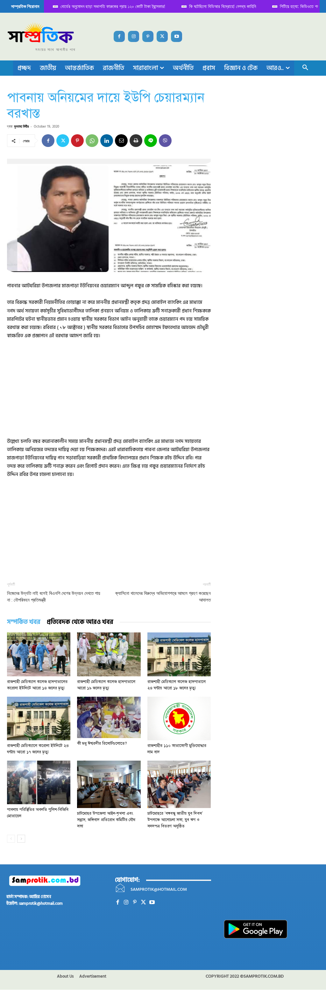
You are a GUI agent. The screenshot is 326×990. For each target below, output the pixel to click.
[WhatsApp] (92, 140)
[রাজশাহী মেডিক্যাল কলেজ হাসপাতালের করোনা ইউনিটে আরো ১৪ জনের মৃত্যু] (38, 654)
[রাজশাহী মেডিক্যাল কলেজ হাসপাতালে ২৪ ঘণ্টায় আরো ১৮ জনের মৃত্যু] (179, 654)
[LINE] (150, 140)
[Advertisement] (109, 392)
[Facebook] (119, 36)
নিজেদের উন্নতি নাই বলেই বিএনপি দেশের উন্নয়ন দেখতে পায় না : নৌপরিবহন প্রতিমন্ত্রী (53, 596)
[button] (305, 68)
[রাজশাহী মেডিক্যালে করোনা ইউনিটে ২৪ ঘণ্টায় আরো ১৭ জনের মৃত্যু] (38, 718)
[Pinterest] (147, 36)
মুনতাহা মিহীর (21, 126)
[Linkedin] (106, 140)
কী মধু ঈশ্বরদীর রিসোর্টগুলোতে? (102, 743)
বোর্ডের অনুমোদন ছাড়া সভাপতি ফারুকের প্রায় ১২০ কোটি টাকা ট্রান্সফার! (100, 6)
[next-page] (21, 839)
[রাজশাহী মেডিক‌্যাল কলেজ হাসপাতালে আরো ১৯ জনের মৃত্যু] (108, 654)
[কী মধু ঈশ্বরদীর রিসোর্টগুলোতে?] (108, 717)
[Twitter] (162, 36)
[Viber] (165, 140)
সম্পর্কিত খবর (23, 622)
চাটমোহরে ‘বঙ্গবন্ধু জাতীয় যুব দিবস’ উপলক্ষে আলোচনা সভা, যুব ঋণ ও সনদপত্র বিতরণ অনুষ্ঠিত (175, 820)
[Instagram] (133, 36)
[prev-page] (11, 839)
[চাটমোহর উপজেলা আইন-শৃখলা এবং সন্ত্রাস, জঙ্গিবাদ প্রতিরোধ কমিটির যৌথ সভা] (108, 784)
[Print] (136, 140)
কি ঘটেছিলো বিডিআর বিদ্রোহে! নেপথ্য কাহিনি (209, 6)
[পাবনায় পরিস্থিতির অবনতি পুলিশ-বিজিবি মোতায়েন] (38, 782)
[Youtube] (176, 36)
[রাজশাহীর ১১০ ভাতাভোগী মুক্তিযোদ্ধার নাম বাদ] (179, 718)
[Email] (121, 140)
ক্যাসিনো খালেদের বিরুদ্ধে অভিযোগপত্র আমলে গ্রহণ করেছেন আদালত (163, 596)
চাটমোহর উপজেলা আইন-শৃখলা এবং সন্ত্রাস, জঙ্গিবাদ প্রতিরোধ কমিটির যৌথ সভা (106, 820)
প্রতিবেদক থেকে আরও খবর (80, 622)
